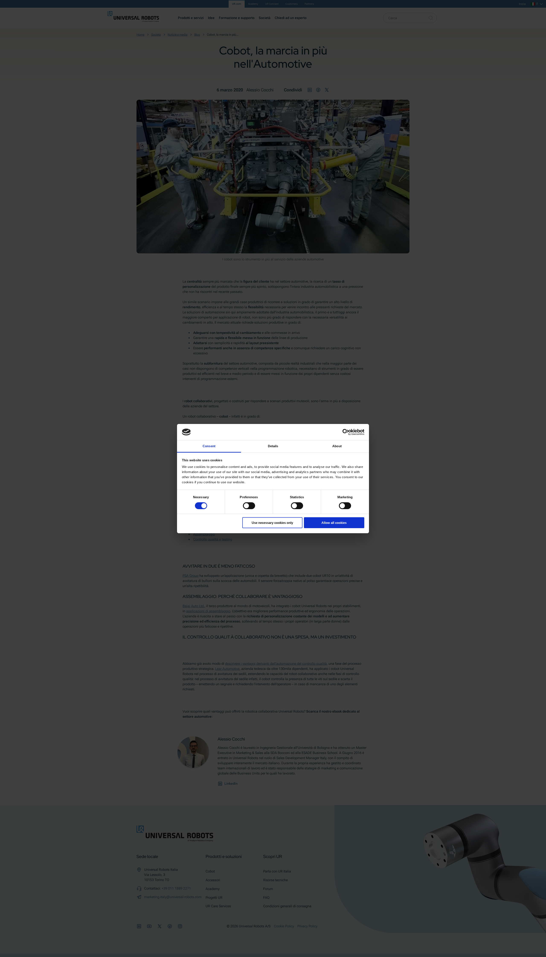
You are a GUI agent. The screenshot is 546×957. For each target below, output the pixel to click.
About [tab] (337, 446)
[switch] (249, 505)
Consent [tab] (209, 446)
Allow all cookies (334, 523)
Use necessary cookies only (272, 523)
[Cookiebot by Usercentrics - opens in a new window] (345, 432)
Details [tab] (273, 446)
